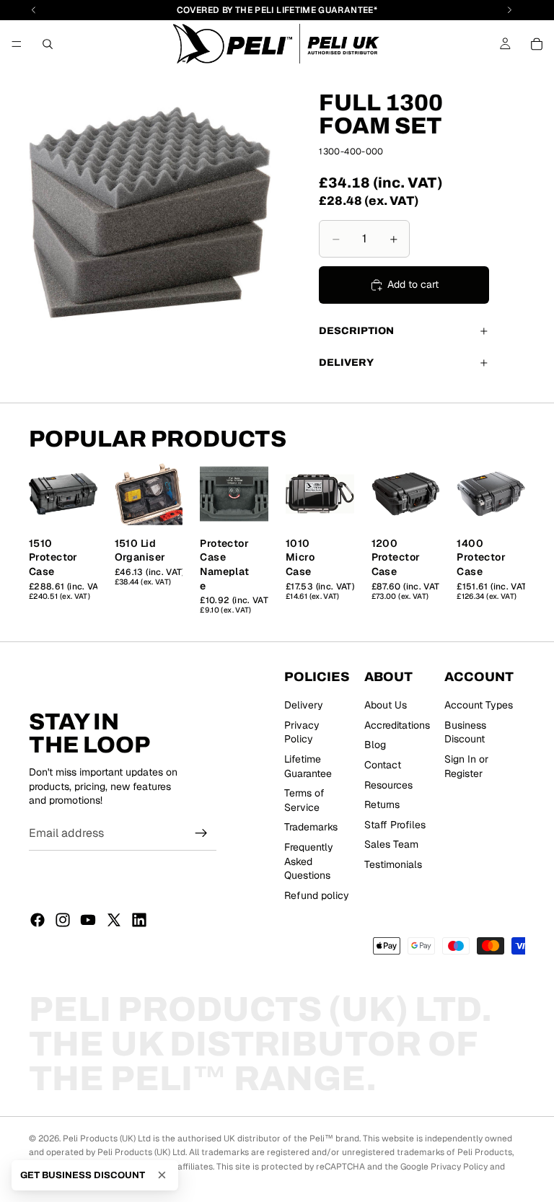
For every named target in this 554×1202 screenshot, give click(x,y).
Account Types (478, 704)
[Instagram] (62, 920)
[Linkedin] (139, 920)
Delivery (346, 362)
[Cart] (537, 44)
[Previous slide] (45, 493)
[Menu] (16, 44)
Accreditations (397, 724)
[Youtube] (88, 920)
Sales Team (391, 844)
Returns (382, 804)
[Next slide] (81, 493)
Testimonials (393, 863)
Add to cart (413, 284)
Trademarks (311, 826)
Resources (388, 784)
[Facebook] (37, 920)
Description (356, 330)
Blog (375, 744)
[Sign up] (201, 833)
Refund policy (316, 894)
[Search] (47, 44)
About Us (385, 704)
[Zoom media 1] (150, 213)
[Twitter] (114, 920)
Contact (382, 764)
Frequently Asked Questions (308, 860)
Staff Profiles (395, 823)
